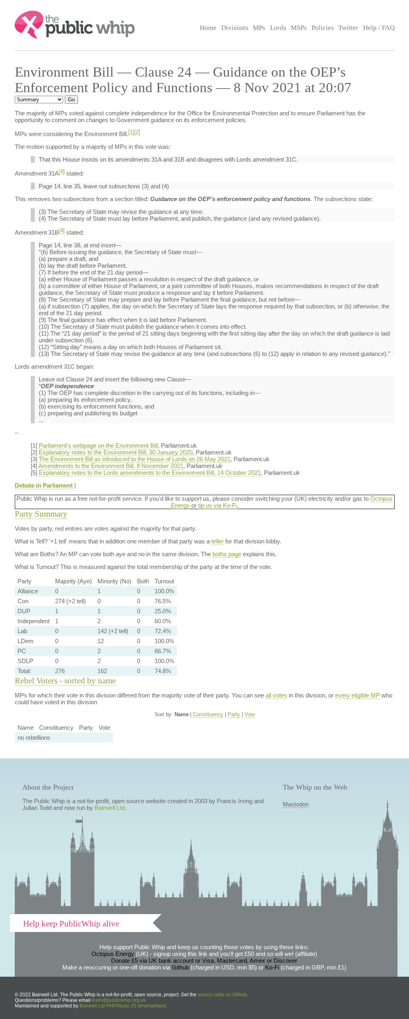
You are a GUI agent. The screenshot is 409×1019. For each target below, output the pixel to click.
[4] (62, 171)
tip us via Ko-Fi (217, 505)
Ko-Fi (272, 967)
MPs (259, 28)
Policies (323, 28)
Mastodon (296, 804)
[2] (137, 132)
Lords (278, 28)
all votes (276, 695)
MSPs (299, 28)
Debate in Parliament (44, 485)
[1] (131, 132)
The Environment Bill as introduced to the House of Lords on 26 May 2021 (134, 459)
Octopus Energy (112, 953)
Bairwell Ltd (110, 807)
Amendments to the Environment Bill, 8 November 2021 (110, 465)
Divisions (234, 28)
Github (180, 967)
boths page (226, 554)
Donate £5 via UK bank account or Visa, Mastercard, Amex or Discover (204, 960)
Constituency (208, 714)
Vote (249, 714)
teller (217, 541)
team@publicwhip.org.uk (119, 1000)
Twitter (348, 28)
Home (208, 28)
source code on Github (222, 994)
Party (234, 714)
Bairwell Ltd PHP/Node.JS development (122, 1006)
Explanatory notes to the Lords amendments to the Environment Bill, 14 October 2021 (150, 472)
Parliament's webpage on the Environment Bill (98, 445)
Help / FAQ (379, 28)
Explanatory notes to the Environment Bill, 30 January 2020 (116, 452)
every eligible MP (357, 695)
